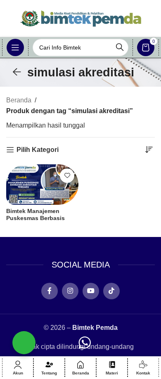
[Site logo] (80, 17)
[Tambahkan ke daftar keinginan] (67, 175)
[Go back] (17, 72)
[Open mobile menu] (15, 47)
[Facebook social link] (49, 291)
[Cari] (119, 47)
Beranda (18, 100)
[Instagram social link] (70, 291)
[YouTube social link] (91, 291)
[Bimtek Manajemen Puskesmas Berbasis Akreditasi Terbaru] (42, 184)
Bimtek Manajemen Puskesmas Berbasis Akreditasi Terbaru (35, 218)
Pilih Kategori (38, 149)
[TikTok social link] (111, 291)
